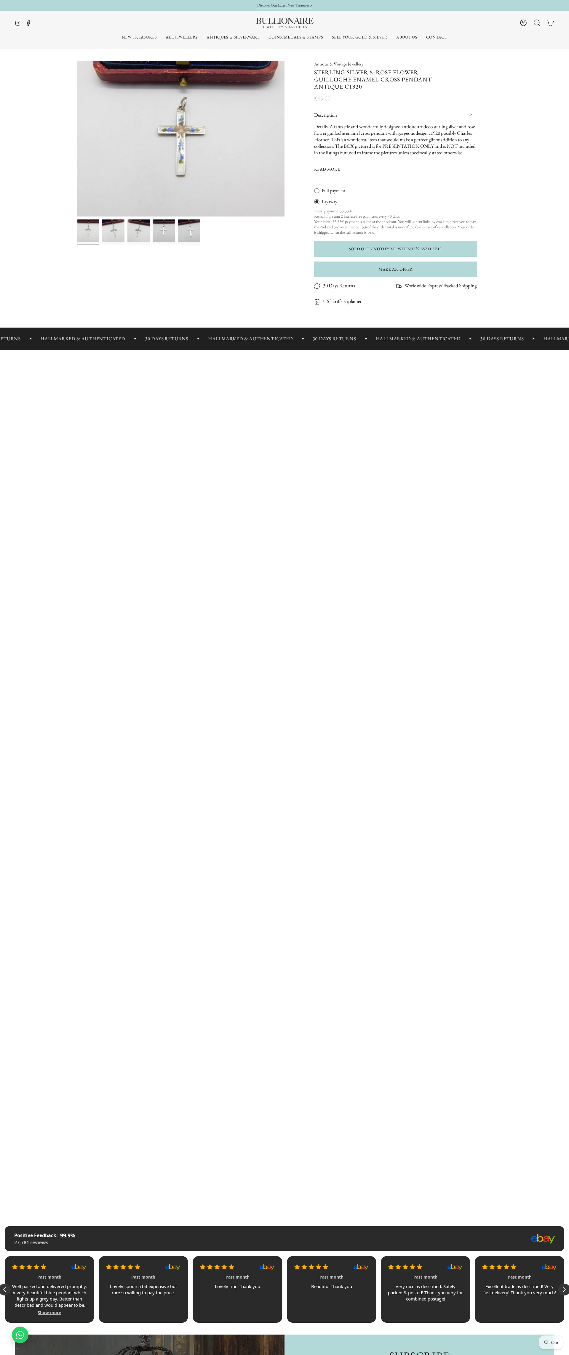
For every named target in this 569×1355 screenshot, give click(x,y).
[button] (181, 37)
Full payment (333, 190)
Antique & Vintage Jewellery (339, 64)
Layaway (329, 201)
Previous (77, 139)
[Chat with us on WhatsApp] (20, 1335)
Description (325, 115)
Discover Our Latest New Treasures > (284, 5)
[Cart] (550, 23)
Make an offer (395, 269)
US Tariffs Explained (343, 301)
